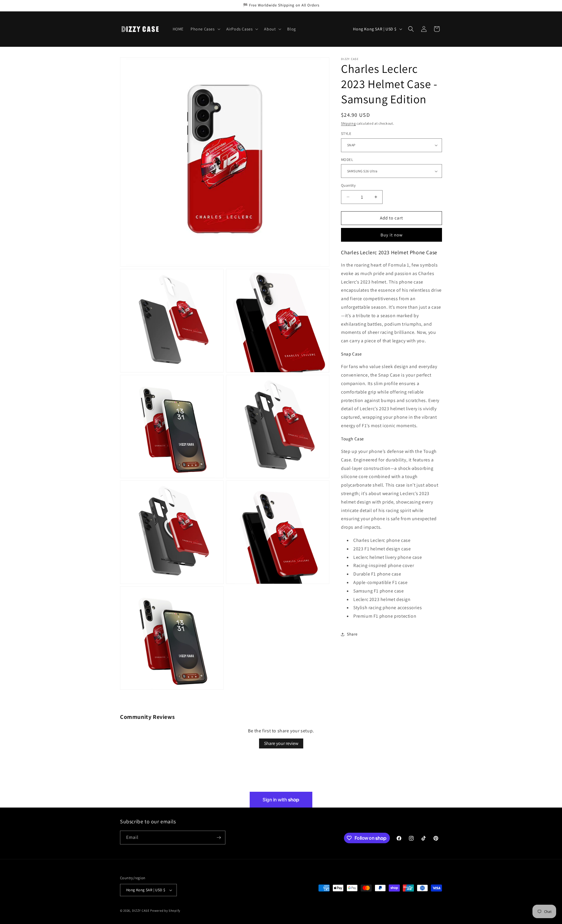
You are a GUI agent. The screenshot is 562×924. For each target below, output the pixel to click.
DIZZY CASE (141, 910)
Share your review (281, 743)
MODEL (347, 159)
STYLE (346, 133)
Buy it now (392, 235)
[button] (205, 29)
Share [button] (352, 634)
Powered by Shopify (165, 910)
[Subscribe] (218, 837)
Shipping (348, 123)
